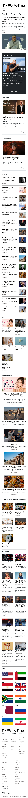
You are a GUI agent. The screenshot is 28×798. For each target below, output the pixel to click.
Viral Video (12, 748)
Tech (3, 748)
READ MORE (4, 32)
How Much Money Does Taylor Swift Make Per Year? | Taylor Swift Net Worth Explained (7, 583)
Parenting (4, 776)
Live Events (17, 771)
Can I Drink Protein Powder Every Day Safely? (19, 348)
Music (20, 749)
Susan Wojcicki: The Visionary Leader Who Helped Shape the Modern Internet (20, 582)
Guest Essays (13, 741)
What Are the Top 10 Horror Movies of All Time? (7, 563)
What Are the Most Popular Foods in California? (19, 514)
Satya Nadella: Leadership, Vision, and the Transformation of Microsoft (9, 222)
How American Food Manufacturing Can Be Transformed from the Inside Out (7, 529)
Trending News (5, 741)
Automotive (4, 762)
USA (9, 2)
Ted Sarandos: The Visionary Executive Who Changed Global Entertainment (20, 606)
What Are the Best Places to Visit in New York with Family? (9, 231)
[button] (11, 91)
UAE (16, 2)
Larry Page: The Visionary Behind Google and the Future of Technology (9, 283)
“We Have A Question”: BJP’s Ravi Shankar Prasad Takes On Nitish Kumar (13, 19)
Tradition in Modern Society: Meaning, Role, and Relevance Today (7, 652)
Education (4, 765)
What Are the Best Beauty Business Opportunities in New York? (20, 330)
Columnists (13, 737)
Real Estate (4, 778)
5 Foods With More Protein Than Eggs (19, 528)
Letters (12, 743)
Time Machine (18, 778)
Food (3, 767)
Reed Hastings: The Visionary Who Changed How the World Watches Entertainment (6, 629)
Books (20, 739)
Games (3, 764)
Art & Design (22, 737)
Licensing (17, 783)
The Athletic (17, 764)
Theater (21, 755)
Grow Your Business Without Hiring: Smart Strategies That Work (20, 652)
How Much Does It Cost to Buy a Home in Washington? (9, 196)
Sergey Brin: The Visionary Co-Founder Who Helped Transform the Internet (9, 266)
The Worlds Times (14, 796)
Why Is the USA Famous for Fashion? (9, 307)
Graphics (17, 776)
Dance (20, 746)
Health (3, 769)
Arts (20, 736)
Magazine (4, 774)
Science (3, 750)
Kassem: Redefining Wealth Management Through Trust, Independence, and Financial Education (12, 76)
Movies (20, 748)
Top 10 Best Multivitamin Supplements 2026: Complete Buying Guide (6, 366)
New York (4, 744)
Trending (4, 757)
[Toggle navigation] (4, 10)
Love (3, 772)
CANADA (12, 2)
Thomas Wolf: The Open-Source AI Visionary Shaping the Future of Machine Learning (9, 180)
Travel (3, 783)
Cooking (17, 767)
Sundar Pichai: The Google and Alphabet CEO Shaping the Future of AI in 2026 (9, 205)
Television (21, 753)
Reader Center (18, 762)
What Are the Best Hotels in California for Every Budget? (9, 257)
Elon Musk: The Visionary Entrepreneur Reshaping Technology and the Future (9, 300)
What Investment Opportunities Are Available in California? (9, 291)
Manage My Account (19, 781)
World (3, 737)
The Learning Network (20, 772)
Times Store (17, 779)
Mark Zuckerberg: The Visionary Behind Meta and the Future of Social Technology (9, 240)
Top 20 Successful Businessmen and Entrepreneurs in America (6, 606)
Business (4, 746)
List (20, 744)
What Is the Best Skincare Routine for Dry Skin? (7, 348)
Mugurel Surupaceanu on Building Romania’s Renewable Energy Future (13, 117)
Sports (3, 751)
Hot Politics (4, 743)
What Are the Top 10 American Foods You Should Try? (9, 274)
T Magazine (4, 781)
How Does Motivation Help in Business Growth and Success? (9, 249)
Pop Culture (22, 751)
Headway (17, 769)
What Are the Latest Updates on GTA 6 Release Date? (20, 563)
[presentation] (21, 132)
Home (3, 736)
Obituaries (4, 753)
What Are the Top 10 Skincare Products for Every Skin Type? (9, 189)
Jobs (3, 771)
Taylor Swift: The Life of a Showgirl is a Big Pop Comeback (13, 158)
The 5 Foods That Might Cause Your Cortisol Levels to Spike (7, 545)
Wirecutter (17, 765)
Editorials (12, 739)
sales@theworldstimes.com (8, 793)
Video (16, 774)
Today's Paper (5, 755)
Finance (12, 749)
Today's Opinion (14, 736)
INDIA (18, 2)
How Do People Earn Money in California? (9, 213)
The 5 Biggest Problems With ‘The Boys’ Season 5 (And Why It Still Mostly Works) (20, 629)
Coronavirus (4, 739)
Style (3, 779)
